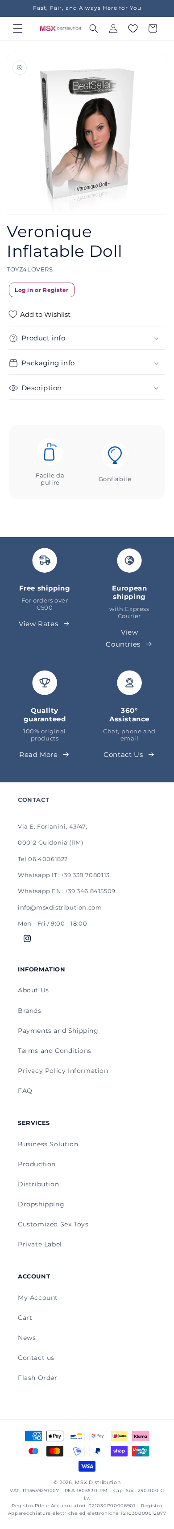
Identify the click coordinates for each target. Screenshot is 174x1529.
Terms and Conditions (54, 1051)
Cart (25, 1318)
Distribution (38, 1184)
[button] (18, 28)
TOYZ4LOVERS (30, 269)
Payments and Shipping (58, 1031)
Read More (38, 754)
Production (37, 1164)
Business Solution (48, 1144)
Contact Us (123, 754)
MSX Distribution (97, 1482)
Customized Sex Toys (53, 1224)
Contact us (36, 1358)
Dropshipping (41, 1204)
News (27, 1338)
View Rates (38, 623)
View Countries (123, 638)
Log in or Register (42, 290)
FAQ (25, 1091)
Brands (29, 1011)
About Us (33, 990)
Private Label (40, 1244)
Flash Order (38, 1378)
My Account (38, 1298)
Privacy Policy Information (63, 1071)
